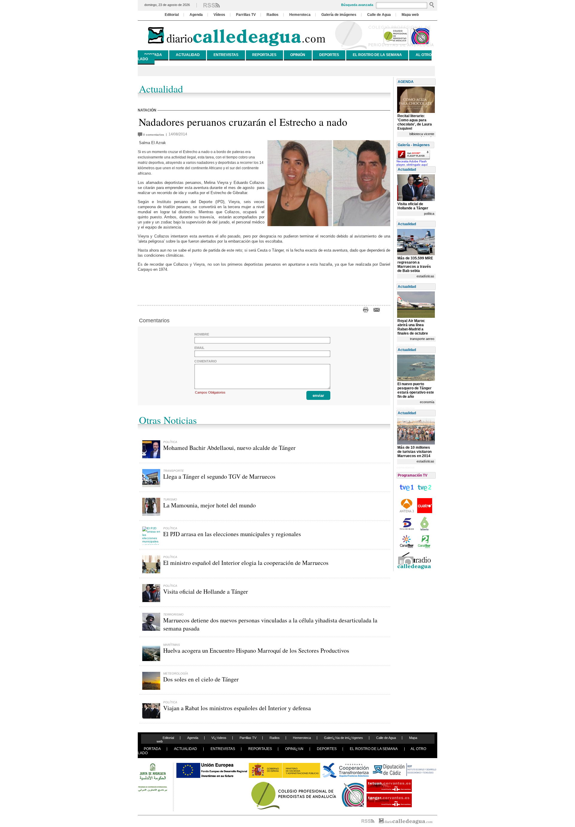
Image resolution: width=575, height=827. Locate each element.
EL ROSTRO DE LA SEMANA (377, 55)
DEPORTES (329, 55)
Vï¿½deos (218, 738)
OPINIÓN (297, 55)
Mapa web (410, 15)
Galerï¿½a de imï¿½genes (343, 738)
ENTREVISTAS (226, 55)
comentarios (154, 134)
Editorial (172, 15)
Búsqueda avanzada (357, 5)
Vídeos (219, 15)
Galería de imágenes (338, 15)
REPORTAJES (264, 55)
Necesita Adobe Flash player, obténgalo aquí (412, 163)
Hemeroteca (300, 15)
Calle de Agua (379, 15)
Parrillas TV (246, 15)
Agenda (196, 15)
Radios (273, 15)
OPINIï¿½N (294, 749)
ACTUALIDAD (188, 55)
